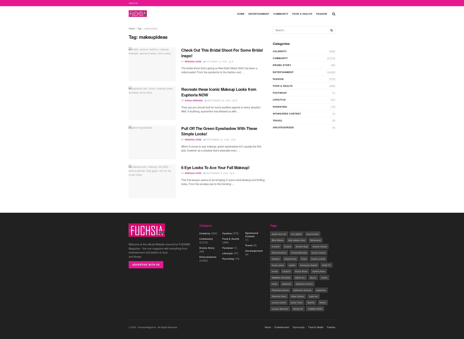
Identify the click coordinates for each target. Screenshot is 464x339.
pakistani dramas (303, 290)
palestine (321, 290)
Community (280, 13)
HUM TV (326, 265)
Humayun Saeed (308, 265)
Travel (277, 120)
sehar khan (297, 302)
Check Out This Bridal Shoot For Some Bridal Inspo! (222, 53)
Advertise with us (146, 264)
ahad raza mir (279, 233)
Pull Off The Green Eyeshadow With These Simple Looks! (219, 131)
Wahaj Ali (298, 308)
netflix (324, 277)
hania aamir (278, 265)
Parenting (280, 106)
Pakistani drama (280, 290)
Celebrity (280, 51)
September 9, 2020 (216, 173)
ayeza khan (312, 233)
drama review (320, 246)
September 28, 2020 (219, 100)
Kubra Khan (301, 271)
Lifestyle (279, 99)
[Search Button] (333, 13)
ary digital (296, 233)
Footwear (280, 92)
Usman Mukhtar (280, 308)
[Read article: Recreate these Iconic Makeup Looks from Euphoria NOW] (152, 103)
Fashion (321, 13)
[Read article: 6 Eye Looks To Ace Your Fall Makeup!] (152, 181)
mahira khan (318, 271)
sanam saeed (279, 302)
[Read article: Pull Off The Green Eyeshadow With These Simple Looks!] (152, 142)
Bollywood (315, 240)
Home (241, 13)
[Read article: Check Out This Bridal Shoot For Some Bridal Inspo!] (152, 64)
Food (303, 258)
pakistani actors (304, 283)
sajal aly (313, 296)
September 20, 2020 (217, 139)
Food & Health (302, 13)
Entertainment (258, 13)
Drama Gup (302, 246)
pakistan (286, 283)
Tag (139, 28)
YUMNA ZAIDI (315, 308)
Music (313, 277)
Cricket (275, 246)
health (292, 265)
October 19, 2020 (216, 61)
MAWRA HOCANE (281, 277)
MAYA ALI (300, 277)
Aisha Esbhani (194, 100)
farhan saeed (319, 252)
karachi (286, 271)
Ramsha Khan (279, 296)
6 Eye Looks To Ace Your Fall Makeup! (215, 167)
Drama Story (282, 65)
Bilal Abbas (277, 240)
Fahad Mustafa (299, 252)
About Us (133, 3)
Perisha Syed (193, 61)
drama (287, 246)
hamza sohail (318, 258)
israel (275, 271)
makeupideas (151, 28)
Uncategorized (283, 127)
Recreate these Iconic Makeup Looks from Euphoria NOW (218, 92)
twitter (323, 302)
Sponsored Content (287, 113)
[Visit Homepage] (138, 13)
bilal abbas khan (296, 240)
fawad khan (290, 258)
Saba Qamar (297, 296)
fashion (275, 258)
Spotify (311, 302)
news (274, 283)
